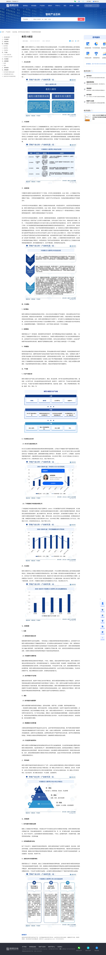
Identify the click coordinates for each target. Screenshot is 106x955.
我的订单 (96, 1)
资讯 (65, 5)
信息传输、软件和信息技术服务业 (21, 32)
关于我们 (89, 1)
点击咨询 (53, 483)
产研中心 (57, 5)
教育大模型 (25, 41)
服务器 (44, 400)
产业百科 (42, 5)
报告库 (50, 5)
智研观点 (25, 5)
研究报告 (33, 5)
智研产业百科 (42, 946)
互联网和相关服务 (36, 32)
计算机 (31, 400)
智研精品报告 (32, 946)
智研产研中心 (51, 946)
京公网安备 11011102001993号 (68, 949)
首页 (3, 32)
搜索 (81, 19)
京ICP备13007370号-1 (54, 949)
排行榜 (71, 5)
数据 (78, 5)
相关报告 (87, 111)
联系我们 (60, 946)
